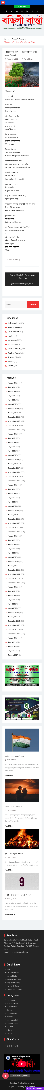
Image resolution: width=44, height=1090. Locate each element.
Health (10, 336)
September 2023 (14, 532)
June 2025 (12, 443)
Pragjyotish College (14, 989)
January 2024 (13, 515)
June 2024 (12, 494)
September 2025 (14, 430)
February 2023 (13, 562)
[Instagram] (22, 11)
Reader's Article (14, 349)
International (13, 340)
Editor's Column (14, 328)
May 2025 (11, 447)
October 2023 (13, 528)
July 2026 (11, 387)
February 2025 (13, 460)
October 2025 (13, 426)
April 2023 (12, 553)
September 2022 (14, 583)
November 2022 (14, 574)
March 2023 (12, 557)
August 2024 (12, 485)
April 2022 (12, 604)
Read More (9, 776)
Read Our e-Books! (35, 1088)
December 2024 (14, 468)
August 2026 (12, 383)
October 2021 (13, 630)
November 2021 (14, 625)
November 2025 (14, 421)
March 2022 (12, 608)
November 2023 (14, 523)
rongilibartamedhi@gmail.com (16, 952)
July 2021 (11, 642)
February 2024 (13, 511)
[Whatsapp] (32, 11)
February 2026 (13, 409)
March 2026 (12, 404)
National (11, 345)
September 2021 (14, 634)
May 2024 (11, 498)
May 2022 (11, 600)
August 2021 (12, 638)
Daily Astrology (14, 323)
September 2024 (14, 481)
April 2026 (12, 400)
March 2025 (12, 455)
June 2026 (12, 392)
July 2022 (11, 591)
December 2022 (14, 570)
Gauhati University (13, 979)
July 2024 (11, 489)
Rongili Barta (28, 59)
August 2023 (12, 536)
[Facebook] (6, 11)
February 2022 (13, 613)
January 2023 (13, 566)
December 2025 (14, 417)
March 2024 (12, 506)
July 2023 (11, 540)
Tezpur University (13, 983)
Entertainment (13, 332)
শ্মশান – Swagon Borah (14, 854)
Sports (10, 366)
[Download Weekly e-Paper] (5, 1076)
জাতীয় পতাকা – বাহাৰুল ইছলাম (14, 756)
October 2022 (13, 579)
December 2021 (14, 621)
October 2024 (13, 477)
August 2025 (12, 434)
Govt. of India (11, 976)
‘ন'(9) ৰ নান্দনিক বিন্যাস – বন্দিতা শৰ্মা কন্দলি (18, 895)
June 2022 (12, 596)
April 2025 (12, 451)
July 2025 (11, 438)
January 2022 (13, 617)
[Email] (37, 11)
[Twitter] (11, 11)
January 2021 (13, 655)
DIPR (8, 969)
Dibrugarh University (14, 986)
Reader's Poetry (14, 260)
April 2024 (12, 502)
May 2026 (11, 396)
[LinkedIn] (27, 11)
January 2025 (13, 464)
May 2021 (11, 651)
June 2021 (12, 647)
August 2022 (12, 587)
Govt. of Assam (12, 973)
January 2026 (13, 413)
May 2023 (11, 549)
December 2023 (14, 519)
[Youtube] (17, 11)
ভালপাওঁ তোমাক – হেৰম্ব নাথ (14, 807)
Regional (11, 357)
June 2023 (12, 545)
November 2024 (14, 472)
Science (11, 362)
